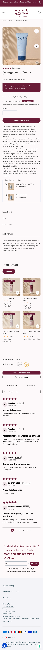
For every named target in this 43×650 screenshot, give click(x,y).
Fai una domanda (21, 377)
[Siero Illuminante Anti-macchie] (11, 320)
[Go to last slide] (2, 3)
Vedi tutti (9, 271)
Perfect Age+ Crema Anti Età (30, 299)
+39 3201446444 (9, 611)
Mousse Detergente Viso (25, 184)
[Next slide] (40, 3)
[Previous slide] (6, 46)
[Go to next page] (34, 530)
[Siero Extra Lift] (11, 287)
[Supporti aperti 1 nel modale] (36, 31)
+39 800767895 (8, 606)
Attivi (10, 20)
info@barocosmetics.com (11, 616)
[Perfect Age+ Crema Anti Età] (31, 287)
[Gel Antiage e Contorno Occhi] (31, 320)
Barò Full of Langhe (13, 642)
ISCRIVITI (34, 564)
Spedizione (14, 104)
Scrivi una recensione (21, 373)
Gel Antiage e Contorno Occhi (31, 332)
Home (4, 20)
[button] (3, 13)
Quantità (5, 108)
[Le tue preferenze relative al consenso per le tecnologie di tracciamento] (39, 646)
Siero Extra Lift (8, 298)
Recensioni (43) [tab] (12, 385)
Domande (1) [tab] (31, 385)
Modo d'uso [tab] (8, 234)
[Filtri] (5, 392)
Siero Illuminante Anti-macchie (11, 332)
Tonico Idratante (22, 195)
